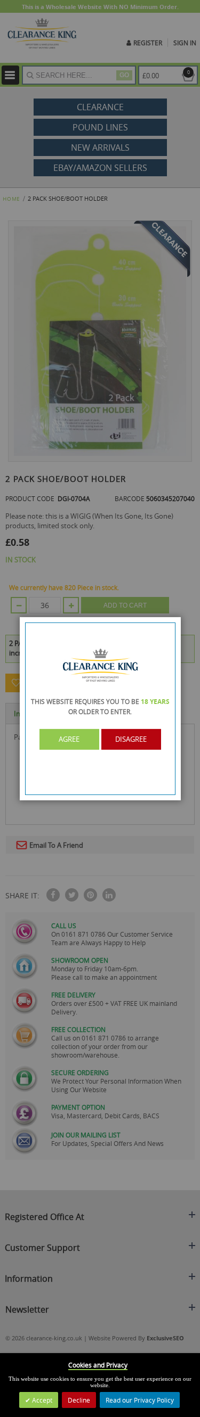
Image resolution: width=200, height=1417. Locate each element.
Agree (69, 739)
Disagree (131, 739)
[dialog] (100, 708)
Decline (79, 1400)
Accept (41, 1400)
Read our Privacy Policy (140, 1400)
